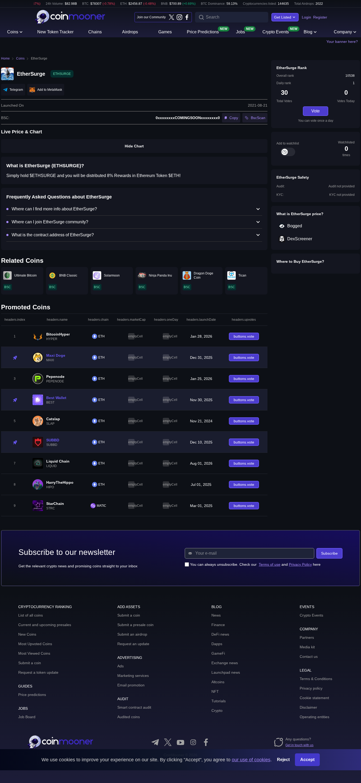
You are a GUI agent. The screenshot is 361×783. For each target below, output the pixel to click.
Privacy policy (311, 688)
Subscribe (329, 553)
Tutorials (218, 701)
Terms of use (269, 564)
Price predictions (32, 695)
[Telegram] (155, 742)
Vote (315, 111)
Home (5, 58)
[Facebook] (186, 17)
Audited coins (128, 717)
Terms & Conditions (316, 679)
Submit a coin (29, 663)
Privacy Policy (300, 564)
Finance (218, 625)
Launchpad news (225, 672)
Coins (12, 32)
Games (165, 32)
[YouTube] (180, 742)
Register (320, 17)
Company (343, 32)
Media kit (307, 647)
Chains (95, 32)
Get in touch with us (299, 745)
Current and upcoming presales (44, 625)
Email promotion (131, 685)
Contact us (309, 656)
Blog (308, 32)
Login (306, 17)
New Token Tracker (55, 32)
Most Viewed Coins (34, 653)
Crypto (217, 710)
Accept (307, 759)
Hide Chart (134, 146)
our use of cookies (251, 759)
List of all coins (30, 615)
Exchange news (224, 663)
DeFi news (220, 634)
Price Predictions (203, 31)
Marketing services (133, 675)
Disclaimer (308, 707)
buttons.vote (244, 336)
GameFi (218, 653)
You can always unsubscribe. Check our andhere (255, 564)
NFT (215, 691)
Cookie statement (314, 698)
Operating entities (314, 717)
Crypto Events (275, 31)
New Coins (27, 634)
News (216, 615)
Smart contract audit (134, 707)
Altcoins (217, 682)
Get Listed (282, 17)
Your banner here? (342, 41)
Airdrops (130, 32)
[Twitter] (171, 17)
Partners (307, 637)
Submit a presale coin (135, 625)
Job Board (26, 717)
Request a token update (38, 672)
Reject (283, 759)
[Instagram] (179, 17)
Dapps (216, 644)
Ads (120, 666)
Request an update (133, 644)
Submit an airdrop (132, 634)
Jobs (240, 31)
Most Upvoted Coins (35, 644)
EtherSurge (39, 58)
